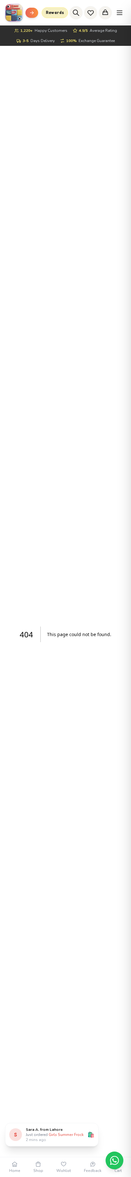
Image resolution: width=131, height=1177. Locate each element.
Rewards (55, 12)
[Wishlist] (90, 12)
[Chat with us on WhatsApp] (114, 1160)
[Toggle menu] (31, 13)
